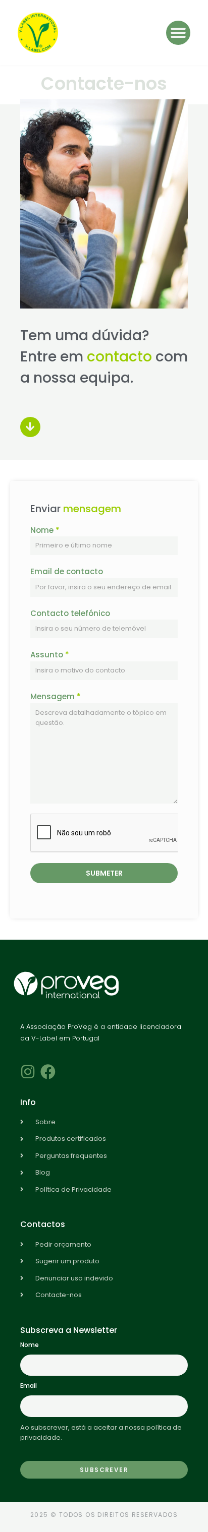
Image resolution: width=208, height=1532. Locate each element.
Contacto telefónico (70, 613)
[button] (178, 33)
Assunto (49, 654)
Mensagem (55, 696)
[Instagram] (27, 1071)
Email (28, 1385)
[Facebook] (48, 1071)
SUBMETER (104, 873)
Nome (45, 530)
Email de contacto (66, 571)
